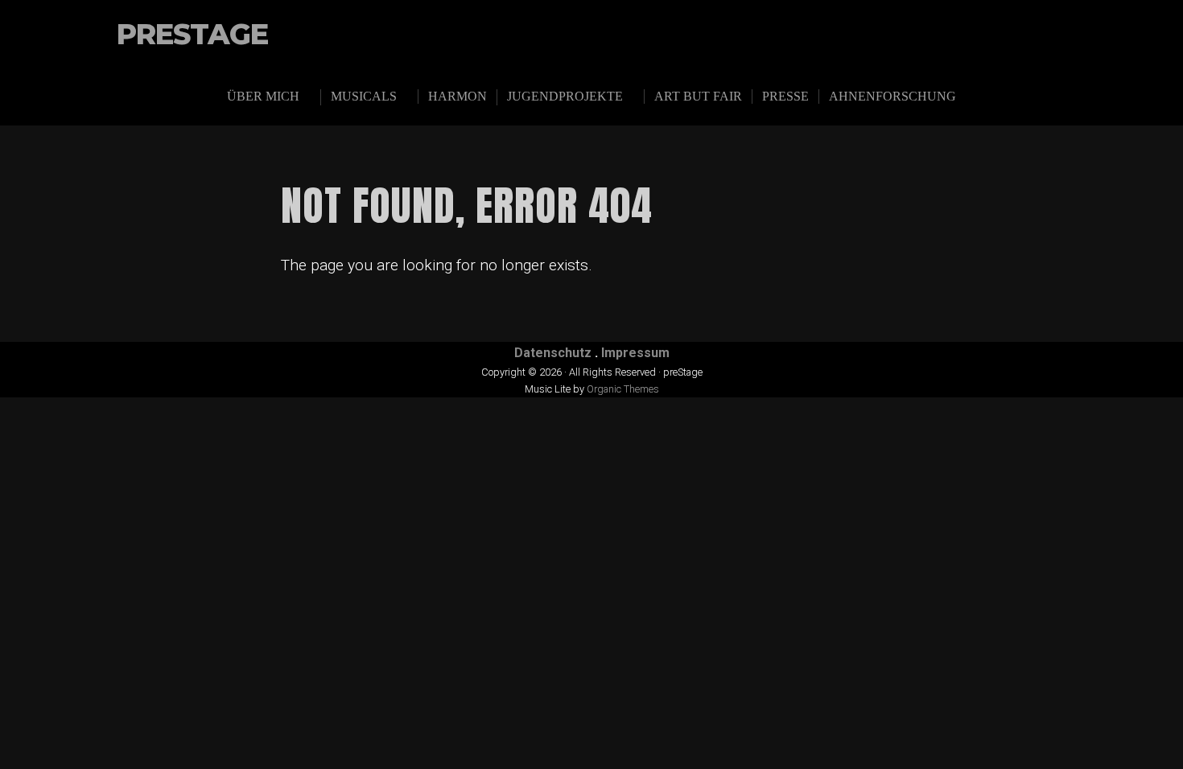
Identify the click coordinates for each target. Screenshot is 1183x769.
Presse (785, 96)
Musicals (364, 96)
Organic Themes (623, 389)
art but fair (698, 96)
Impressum (635, 352)
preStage (192, 35)
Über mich (263, 96)
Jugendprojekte (565, 96)
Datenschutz (553, 352)
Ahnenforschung (892, 96)
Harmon (457, 96)
